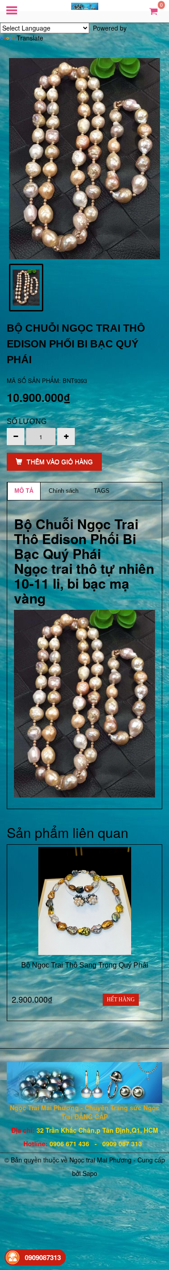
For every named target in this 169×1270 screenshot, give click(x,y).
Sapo (89, 1173)
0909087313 (43, 1257)
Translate (30, 37)
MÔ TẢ (23, 490)
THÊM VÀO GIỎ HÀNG (60, 461)
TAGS (102, 490)
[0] (153, 10)
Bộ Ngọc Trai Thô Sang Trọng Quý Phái (84, 965)
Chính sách (63, 490)
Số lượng (26, 421)
